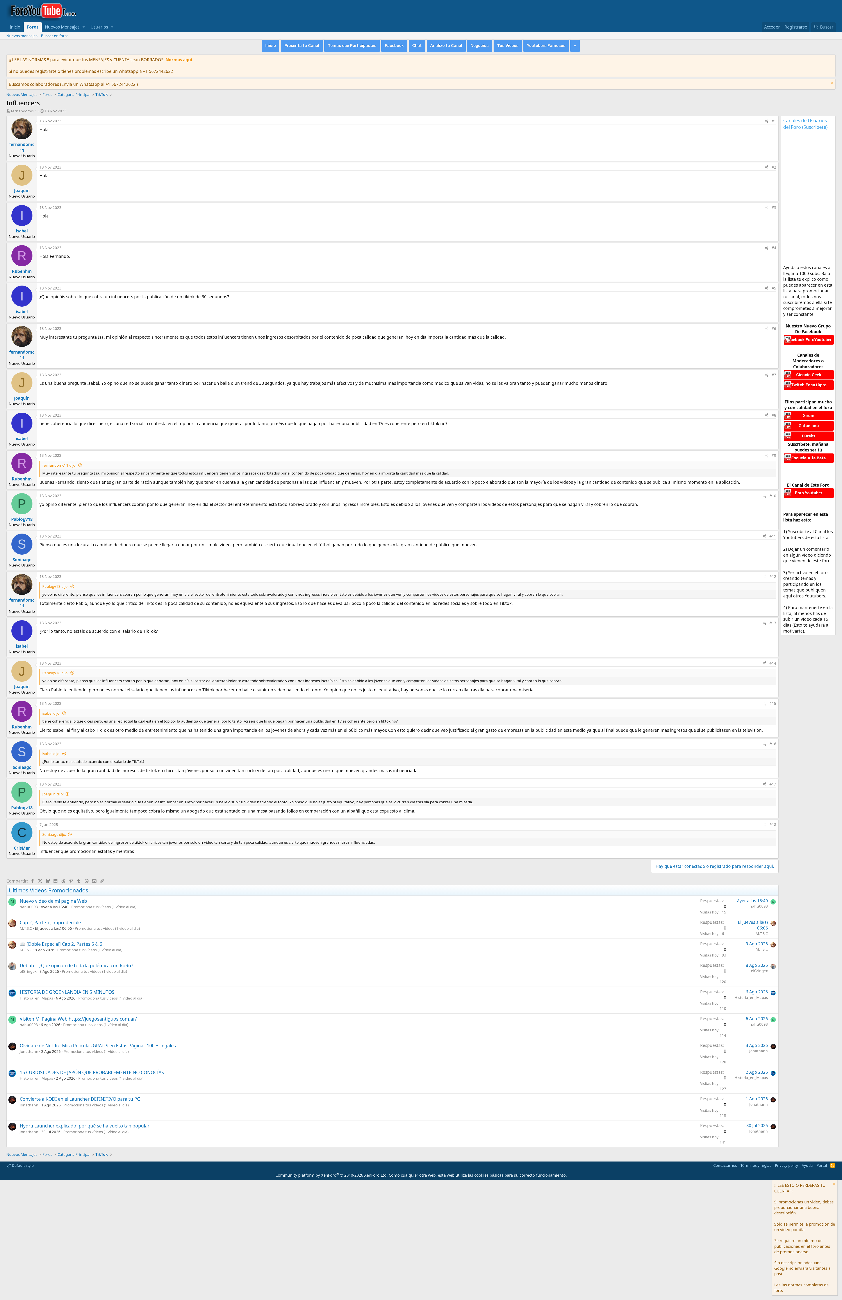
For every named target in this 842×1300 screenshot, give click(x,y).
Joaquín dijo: (53, 794)
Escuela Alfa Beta (808, 457)
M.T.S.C (26, 928)
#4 (774, 247)
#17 (772, 784)
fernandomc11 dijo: (59, 465)
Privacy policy (786, 1165)
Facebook (394, 45)
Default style (22, 1165)
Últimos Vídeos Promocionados (48, 890)
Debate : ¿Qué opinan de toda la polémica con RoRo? (76, 965)
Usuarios (99, 27)
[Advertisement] (119, 142)
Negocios (480, 45)
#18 (772, 824)
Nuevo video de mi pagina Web (53, 901)
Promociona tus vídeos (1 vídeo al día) (103, 906)
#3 (774, 207)
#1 (774, 120)
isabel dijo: (51, 713)
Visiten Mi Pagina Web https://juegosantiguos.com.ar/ (78, 1019)
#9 (774, 455)
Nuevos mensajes (21, 35)
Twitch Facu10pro (808, 384)
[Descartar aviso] (831, 83)
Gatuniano (809, 425)
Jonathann (29, 1051)
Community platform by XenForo (331, 1175)
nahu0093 (29, 906)
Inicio (15, 27)
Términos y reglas (755, 1165)
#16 (772, 743)
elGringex (28, 971)
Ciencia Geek (808, 374)
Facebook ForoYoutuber (809, 339)
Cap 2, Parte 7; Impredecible (50, 922)
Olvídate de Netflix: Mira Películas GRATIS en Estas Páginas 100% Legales (98, 1046)
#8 (774, 415)
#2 (774, 167)
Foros (32, 27)
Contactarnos (725, 1165)
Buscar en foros (54, 35)
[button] (83, 27)
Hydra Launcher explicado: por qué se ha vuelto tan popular (85, 1126)
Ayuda (807, 1165)
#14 (772, 663)
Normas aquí (179, 60)
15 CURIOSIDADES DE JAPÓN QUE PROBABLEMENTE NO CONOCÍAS (92, 1072)
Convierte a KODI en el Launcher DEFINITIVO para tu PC (80, 1099)
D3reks (808, 436)
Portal (822, 1165)
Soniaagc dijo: (54, 834)
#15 (772, 703)
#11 (772, 536)
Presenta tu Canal (301, 45)
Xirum (808, 415)
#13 (772, 622)
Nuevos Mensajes (62, 27)
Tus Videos (507, 45)
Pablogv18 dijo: (55, 586)
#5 (774, 288)
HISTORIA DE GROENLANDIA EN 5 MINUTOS (67, 992)
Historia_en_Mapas (36, 998)
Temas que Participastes (352, 45)
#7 (774, 374)
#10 (772, 495)
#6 (774, 328)
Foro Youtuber (808, 492)
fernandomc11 (24, 110)
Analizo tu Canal (446, 45)
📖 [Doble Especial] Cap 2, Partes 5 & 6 (61, 944)
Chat (417, 45)
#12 (772, 576)
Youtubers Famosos (546, 45)
